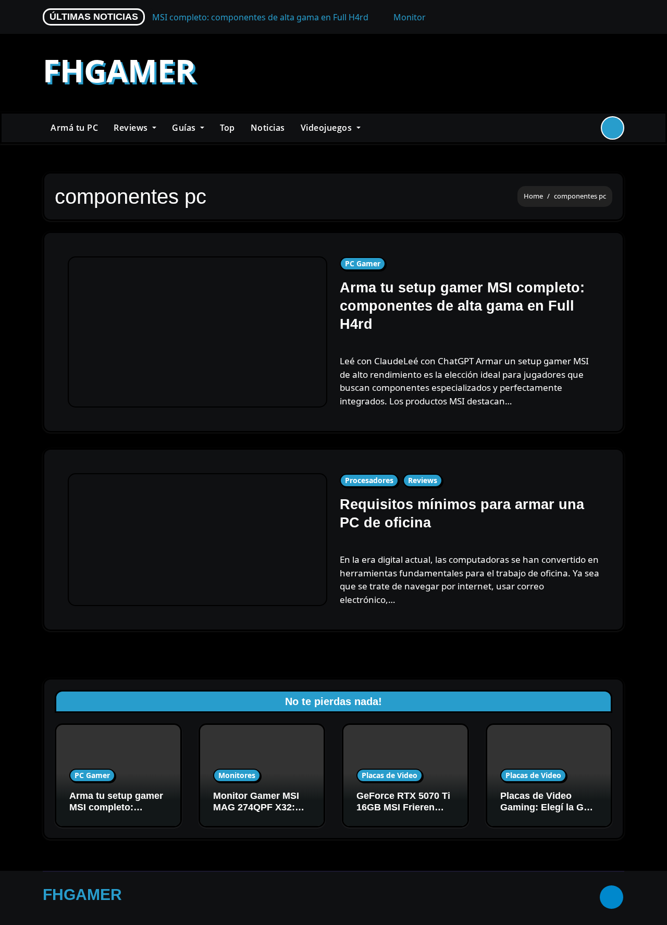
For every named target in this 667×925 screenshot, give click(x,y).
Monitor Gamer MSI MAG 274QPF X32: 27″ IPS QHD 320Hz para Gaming (256, 813)
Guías (185, 127)
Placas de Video (389, 775)
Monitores (236, 775)
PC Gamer (362, 263)
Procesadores (369, 480)
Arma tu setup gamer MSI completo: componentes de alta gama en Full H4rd (462, 306)
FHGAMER (119, 70)
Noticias (268, 127)
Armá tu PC (74, 127)
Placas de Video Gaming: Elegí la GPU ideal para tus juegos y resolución (548, 813)
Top (227, 127)
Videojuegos (327, 127)
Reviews (132, 127)
